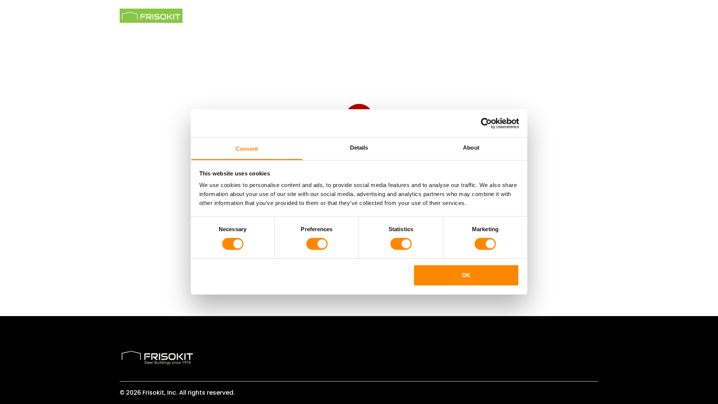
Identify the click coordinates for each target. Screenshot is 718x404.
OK (466, 275)
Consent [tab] (247, 149)
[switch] (317, 244)
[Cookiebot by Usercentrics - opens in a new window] (486, 123)
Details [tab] (359, 147)
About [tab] (471, 147)
